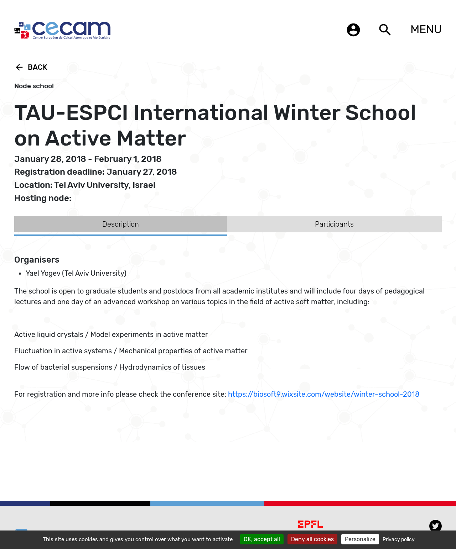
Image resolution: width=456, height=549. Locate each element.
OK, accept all (262, 539)
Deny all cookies (312, 539)
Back (30, 67)
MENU (426, 29)
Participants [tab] (334, 224)
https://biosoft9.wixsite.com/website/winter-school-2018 (324, 394)
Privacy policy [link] (399, 540)
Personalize (360, 539)
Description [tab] (120, 224)
